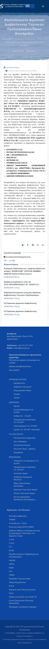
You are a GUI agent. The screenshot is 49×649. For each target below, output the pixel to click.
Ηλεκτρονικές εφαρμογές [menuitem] (25, 438)
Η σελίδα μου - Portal (18, 523)
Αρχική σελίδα (18, 51)
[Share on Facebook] (27, 245)
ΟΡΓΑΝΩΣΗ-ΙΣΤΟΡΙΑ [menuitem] (17, 379)
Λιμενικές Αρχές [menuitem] (21, 473)
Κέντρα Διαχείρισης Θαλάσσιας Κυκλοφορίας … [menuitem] (25, 498)
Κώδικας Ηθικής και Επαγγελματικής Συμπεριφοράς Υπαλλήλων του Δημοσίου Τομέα (24, 533)
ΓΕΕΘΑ (11, 575)
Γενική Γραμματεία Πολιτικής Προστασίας (21, 601)
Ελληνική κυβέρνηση (17, 516)
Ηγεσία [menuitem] (17, 406)
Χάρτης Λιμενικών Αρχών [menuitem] (24, 493)
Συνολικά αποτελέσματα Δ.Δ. (18, 257)
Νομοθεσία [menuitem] (18, 452)
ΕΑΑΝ (11, 568)
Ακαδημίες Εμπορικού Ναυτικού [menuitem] (23, 478)
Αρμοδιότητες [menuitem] (19, 383)
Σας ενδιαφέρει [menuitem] (20, 441)
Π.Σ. (10, 547)
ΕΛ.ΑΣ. (11, 550)
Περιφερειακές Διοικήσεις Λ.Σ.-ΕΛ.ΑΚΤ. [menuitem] (25, 420)
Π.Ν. (11, 571)
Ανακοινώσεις (31, 51)
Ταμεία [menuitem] (17, 398)
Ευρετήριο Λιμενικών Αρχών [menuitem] (25, 489)
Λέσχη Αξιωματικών (17, 582)
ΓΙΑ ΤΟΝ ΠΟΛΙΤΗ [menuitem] (16, 434)
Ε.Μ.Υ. (11, 593)
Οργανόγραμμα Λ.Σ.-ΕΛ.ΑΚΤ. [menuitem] (26, 426)
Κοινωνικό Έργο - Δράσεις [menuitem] (25, 449)
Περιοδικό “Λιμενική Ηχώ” (20, 579)
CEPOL (12, 564)
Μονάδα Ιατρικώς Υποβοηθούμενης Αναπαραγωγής (24, 555)
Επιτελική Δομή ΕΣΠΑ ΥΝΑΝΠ (21, 527)
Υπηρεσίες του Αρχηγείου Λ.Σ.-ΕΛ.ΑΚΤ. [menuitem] (27, 462)
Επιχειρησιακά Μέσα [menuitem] (22, 390)
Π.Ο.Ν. (11, 543)
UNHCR (12, 560)
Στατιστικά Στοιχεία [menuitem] (22, 445)
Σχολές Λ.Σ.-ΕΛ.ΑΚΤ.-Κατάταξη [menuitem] (27, 429)
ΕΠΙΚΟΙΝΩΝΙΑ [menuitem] (14, 457)
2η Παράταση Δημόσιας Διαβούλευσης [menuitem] (20, 303)
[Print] (42, 245)
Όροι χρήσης (14, 370)
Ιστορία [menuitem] (17, 394)
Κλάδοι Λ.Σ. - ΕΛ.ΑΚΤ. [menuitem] (23, 416)
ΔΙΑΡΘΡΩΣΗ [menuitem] (14, 402)
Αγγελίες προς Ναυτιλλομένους (22, 589)
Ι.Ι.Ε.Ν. (11, 539)
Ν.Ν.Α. (11, 586)
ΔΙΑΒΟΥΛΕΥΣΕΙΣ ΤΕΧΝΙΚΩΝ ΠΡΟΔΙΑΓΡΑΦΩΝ (22, 71)
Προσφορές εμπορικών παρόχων (23, 607)
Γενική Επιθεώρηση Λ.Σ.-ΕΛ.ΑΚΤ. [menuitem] (24, 411)
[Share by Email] (37, 245)
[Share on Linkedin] (32, 245)
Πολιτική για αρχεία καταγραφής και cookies (24, 361)
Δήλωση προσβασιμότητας (20, 366)
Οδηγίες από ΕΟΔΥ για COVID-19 (22, 597)
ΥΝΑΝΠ (12, 520)
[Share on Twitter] (22, 245)
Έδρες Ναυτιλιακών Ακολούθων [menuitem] (22, 484)
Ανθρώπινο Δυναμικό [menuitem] (22, 387)
